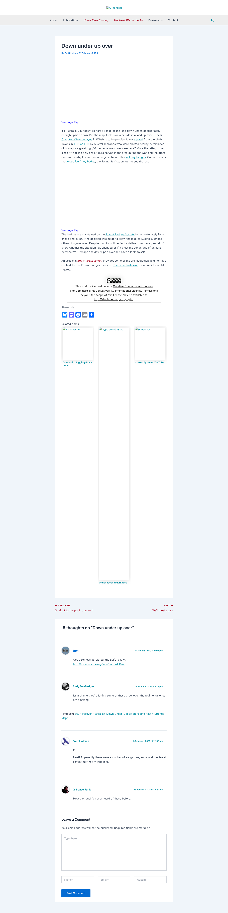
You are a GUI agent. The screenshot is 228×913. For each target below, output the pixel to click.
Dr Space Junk (81, 789)
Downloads (155, 20)
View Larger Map (69, 122)
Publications (70, 20)
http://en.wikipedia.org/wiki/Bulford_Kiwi (99, 664)
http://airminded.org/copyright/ (113, 299)
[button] (212, 20)
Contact (173, 20)
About (54, 20)
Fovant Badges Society (120, 234)
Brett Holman (80, 741)
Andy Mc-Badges (83, 686)
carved (138, 139)
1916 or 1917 (81, 144)
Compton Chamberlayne (76, 139)
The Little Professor (125, 265)
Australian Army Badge (80, 161)
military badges (136, 157)
